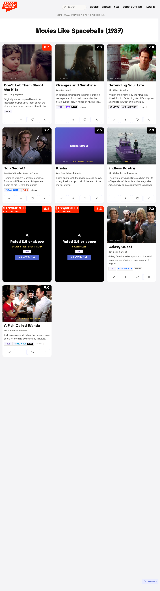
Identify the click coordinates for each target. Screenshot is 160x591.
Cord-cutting (132, 7)
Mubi (8, 111)
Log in (150, 7)
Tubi (71, 107)
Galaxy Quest (120, 247)
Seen (9, 120)
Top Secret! (14, 168)
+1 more (142, 107)
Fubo (25, 190)
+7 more (138, 269)
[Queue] (21, 120)
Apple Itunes (129, 107)
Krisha (61, 168)
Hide (44, 120)
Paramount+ (12, 190)
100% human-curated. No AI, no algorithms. (81, 15)
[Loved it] (32, 120)
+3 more (34, 190)
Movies (94, 7)
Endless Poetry (121, 168)
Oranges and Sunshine (76, 85)
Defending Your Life (126, 85)
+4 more (83, 107)
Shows (106, 7)
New (116, 7)
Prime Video (23, 344)
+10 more (39, 344)
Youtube (114, 107)
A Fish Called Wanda (22, 326)
